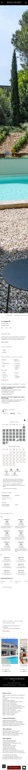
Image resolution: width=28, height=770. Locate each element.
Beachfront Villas (6, 732)
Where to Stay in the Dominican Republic (12, 705)
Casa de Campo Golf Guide (9, 748)
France (7, 323)
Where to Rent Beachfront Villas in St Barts (12, 701)
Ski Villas (21, 733)
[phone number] (2, 3)
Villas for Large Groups (8, 733)
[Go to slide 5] (11, 662)
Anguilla (4, 720)
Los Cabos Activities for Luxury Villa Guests (12, 757)
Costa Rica (5, 723)
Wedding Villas (14, 732)
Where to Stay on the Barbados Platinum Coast (13, 707)
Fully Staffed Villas (7, 731)
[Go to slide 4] (10, 662)
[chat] (24, 767)
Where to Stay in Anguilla (8, 700)
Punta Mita (15, 724)
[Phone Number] (2, 2)
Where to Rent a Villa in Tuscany (10, 712)
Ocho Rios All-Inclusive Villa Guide (10, 756)
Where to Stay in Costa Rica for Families (12, 710)
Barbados (14, 720)
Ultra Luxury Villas (15, 731)
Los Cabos (9, 724)
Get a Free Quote (14, 767)
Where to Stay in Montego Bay (10, 704)
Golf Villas (16, 733)
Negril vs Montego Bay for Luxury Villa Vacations (14, 752)
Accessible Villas (15, 735)
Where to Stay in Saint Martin (9, 703)
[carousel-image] (9, 651)
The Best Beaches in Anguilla (9, 745)
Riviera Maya (21, 724)
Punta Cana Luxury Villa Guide (9, 749)
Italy (21, 723)
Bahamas (9, 720)
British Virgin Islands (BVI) (8, 721)
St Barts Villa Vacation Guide (9, 740)
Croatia (9, 723)
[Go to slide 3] (9, 662)
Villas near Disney (6, 735)
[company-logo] (13, 3)
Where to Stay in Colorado (9, 714)
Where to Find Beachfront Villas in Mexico (12, 708)
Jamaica (4, 724)
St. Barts (11, 725)
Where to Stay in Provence (9, 713)
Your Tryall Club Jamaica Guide (9, 754)
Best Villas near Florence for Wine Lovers (12, 758)
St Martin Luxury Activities (8, 747)
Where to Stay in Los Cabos (9, 709)
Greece (18, 723)
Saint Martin (5, 725)
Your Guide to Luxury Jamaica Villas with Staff (13, 751)
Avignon (3, 323)
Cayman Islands (18, 721)
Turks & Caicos (17, 725)
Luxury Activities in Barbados (9, 741)
